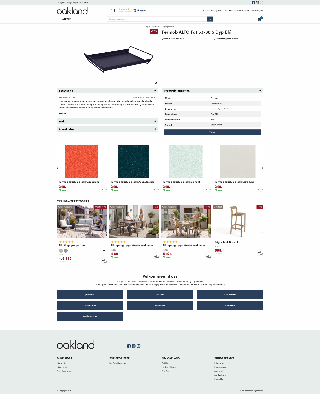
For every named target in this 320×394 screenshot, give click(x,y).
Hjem (148, 27)
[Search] (210, 19)
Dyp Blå (214, 114)
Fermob (214, 98)
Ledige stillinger (169, 367)
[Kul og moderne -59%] (186, 221)
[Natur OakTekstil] (66, 250)
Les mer (62, 112)
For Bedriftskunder (117, 363)
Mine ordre (62, 367)
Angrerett (218, 371)
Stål (212, 119)
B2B (247, 10)
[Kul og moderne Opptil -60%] (82, 221)
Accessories (216, 103)
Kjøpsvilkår (219, 379)
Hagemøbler (156, 27)
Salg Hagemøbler (168, 27)
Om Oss (165, 371)
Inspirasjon (257, 10)
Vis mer (213, 132)
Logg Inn (209, 10)
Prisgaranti (219, 363)
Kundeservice (236, 10)
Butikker (222, 10)
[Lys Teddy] (61, 250)
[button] (127, 10)
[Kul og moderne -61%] (134, 221)
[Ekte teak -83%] (238, 221)
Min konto (61, 363)
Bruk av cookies (246, 390)
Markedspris (220, 375)
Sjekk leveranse (64, 371)
